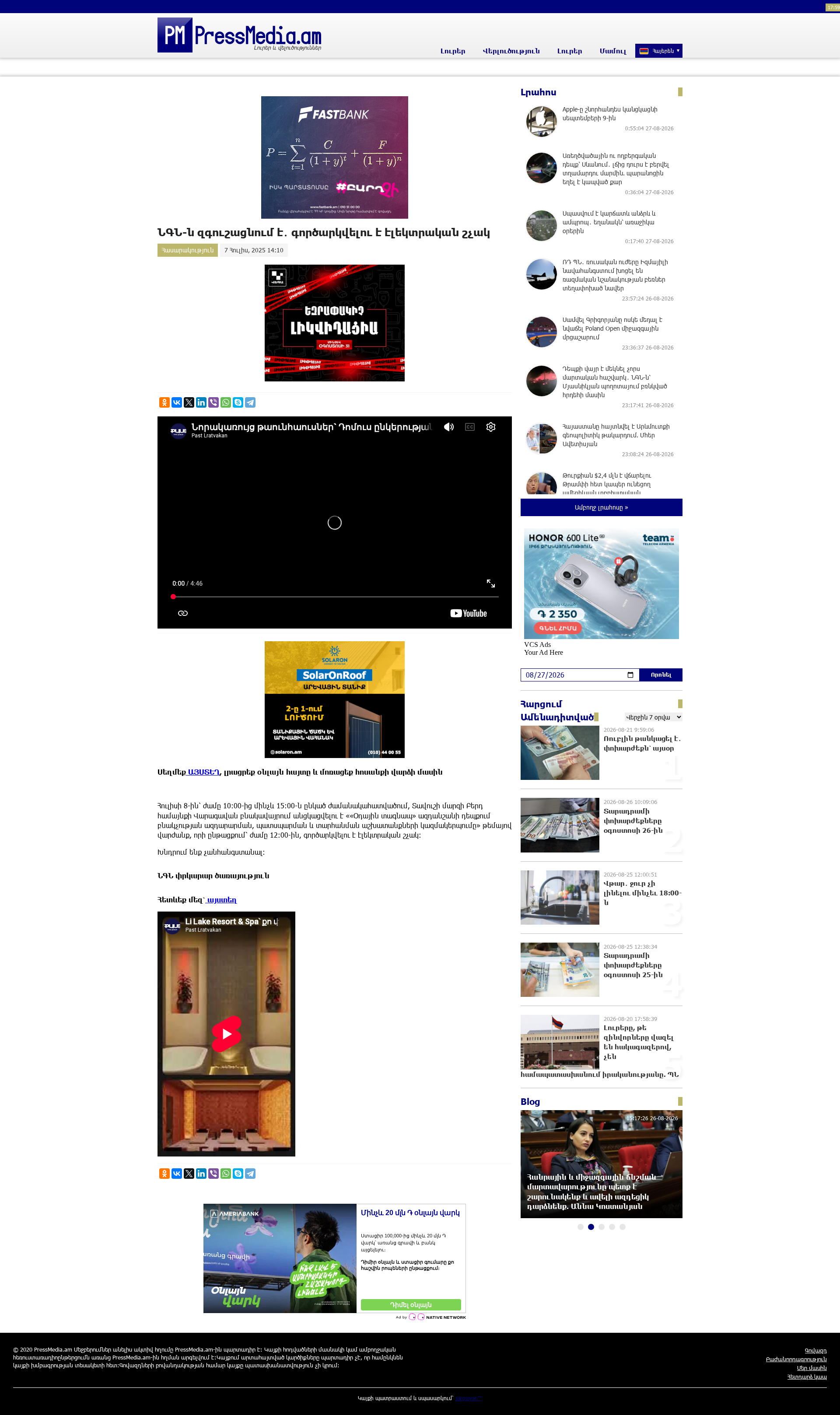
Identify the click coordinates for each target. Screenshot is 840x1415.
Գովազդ (816, 1350)
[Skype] (238, 402)
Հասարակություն (188, 250)
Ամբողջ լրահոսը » (601, 507)
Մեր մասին (812, 1367)
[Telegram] (250, 402)
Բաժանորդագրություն (796, 1359)
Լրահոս (538, 91)
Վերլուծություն (511, 51)
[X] (189, 402)
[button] (581, 1227)
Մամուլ (613, 51)
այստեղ (221, 899)
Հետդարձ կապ (807, 1376)
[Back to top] (824, 1399)
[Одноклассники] (164, 402)
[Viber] (213, 402)
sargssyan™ (469, 1398)
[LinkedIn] (201, 402)
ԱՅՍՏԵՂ (203, 772)
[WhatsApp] (225, 402)
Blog (530, 1101)
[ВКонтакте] (177, 402)
